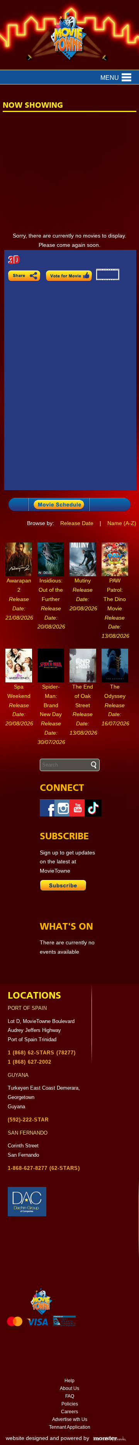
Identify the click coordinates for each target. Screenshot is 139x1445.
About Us (69, 1388)
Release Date (76, 523)
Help (69, 1380)
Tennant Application (69, 1427)
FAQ (69, 1396)
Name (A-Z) (121, 523)
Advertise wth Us (69, 1419)
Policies (69, 1404)
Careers (69, 1411)
